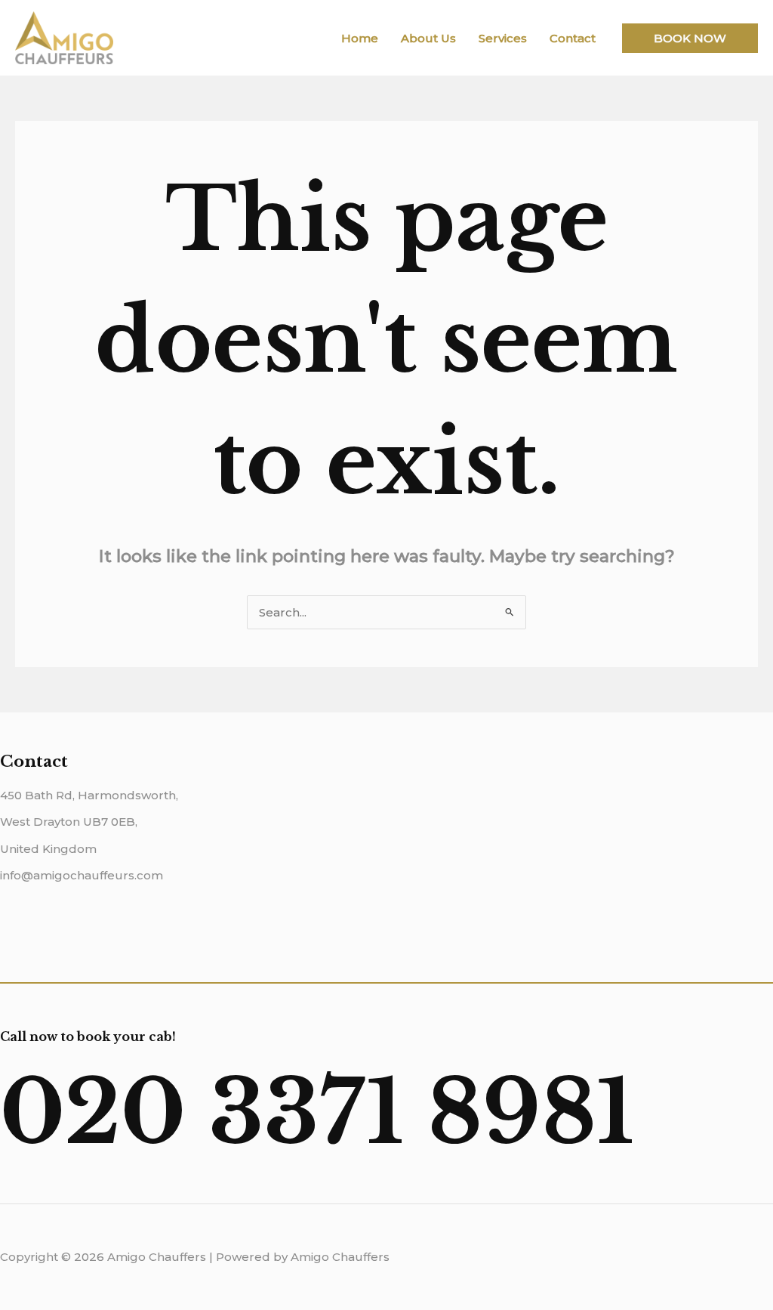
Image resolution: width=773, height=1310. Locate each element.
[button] (690, 38)
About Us (428, 38)
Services (503, 38)
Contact (573, 38)
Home (359, 38)
